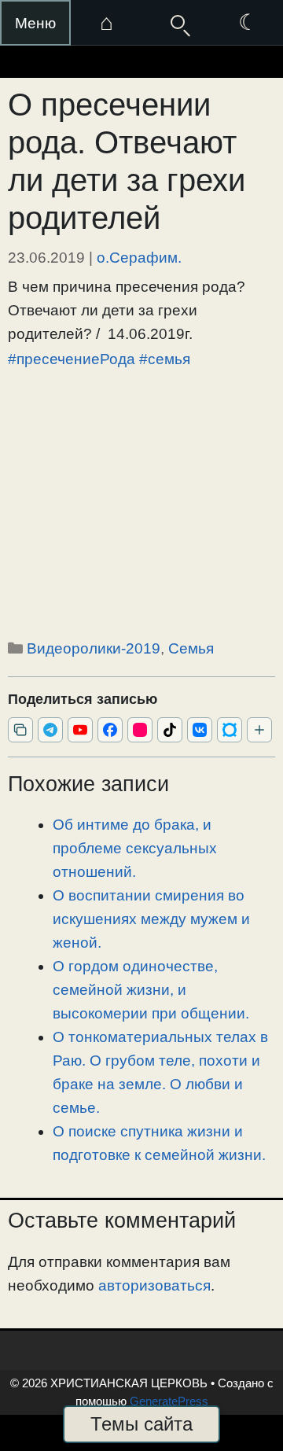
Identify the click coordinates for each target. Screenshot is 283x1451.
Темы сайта (141, 1423)
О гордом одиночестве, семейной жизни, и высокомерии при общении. (151, 990)
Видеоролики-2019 (93, 648)
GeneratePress (169, 1401)
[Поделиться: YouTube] (80, 729)
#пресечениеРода (71, 359)
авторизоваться (154, 1285)
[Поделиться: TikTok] (169, 729)
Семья (191, 648)
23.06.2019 (46, 257)
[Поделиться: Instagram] (140, 729)
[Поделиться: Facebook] (110, 729)
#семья (164, 359)
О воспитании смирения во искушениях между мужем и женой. (151, 919)
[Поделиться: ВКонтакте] (199, 729)
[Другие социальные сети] (259, 729)
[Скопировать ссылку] (20, 729)
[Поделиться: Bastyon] (229, 729)
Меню (35, 23)
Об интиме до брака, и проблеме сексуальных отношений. (135, 848)
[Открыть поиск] (177, 23)
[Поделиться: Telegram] (50, 729)
